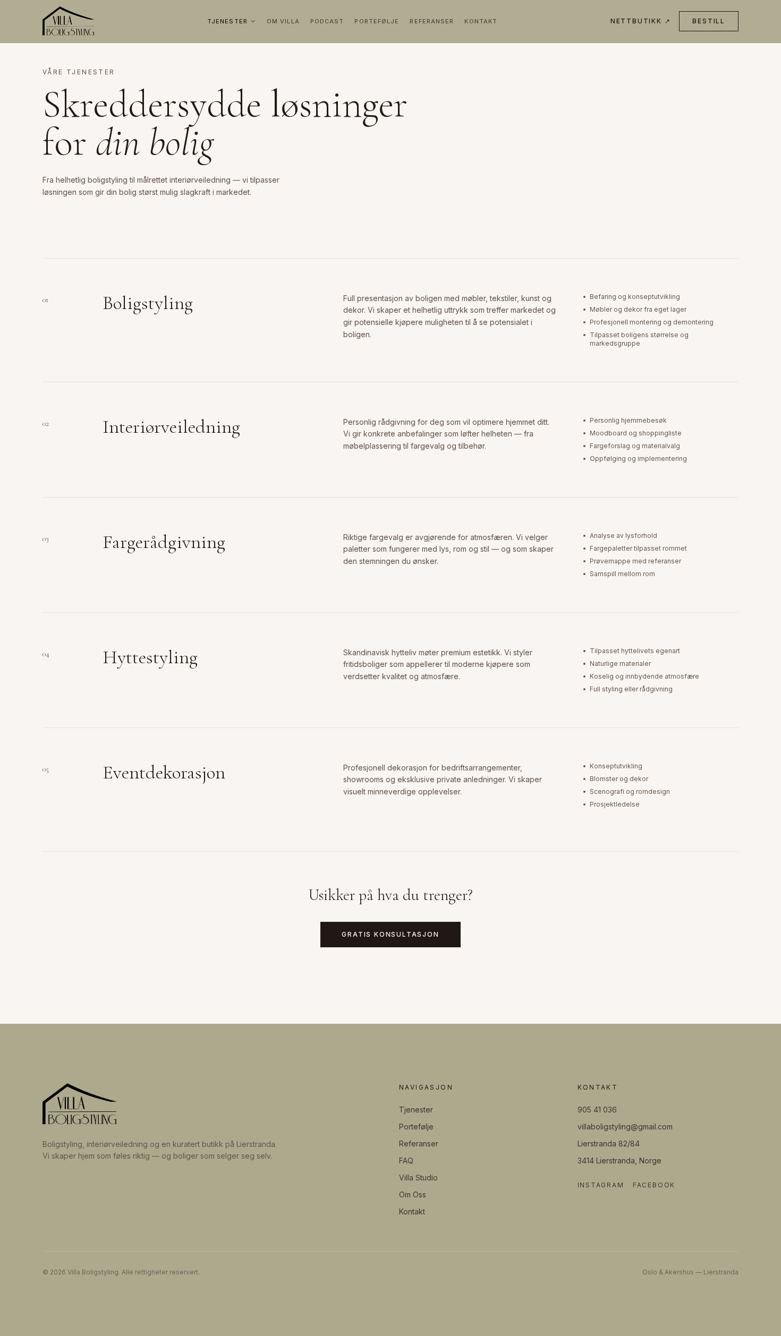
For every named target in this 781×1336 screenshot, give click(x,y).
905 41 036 (597, 1109)
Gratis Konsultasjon (390, 934)
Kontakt (480, 21)
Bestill (708, 21)
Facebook (654, 1185)
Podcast (327, 21)
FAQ (406, 1160)
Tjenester (227, 21)
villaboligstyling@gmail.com (625, 1126)
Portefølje (376, 21)
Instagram (601, 1185)
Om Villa (283, 21)
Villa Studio (418, 1177)
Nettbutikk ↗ (640, 21)
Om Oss (412, 1194)
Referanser (432, 21)
